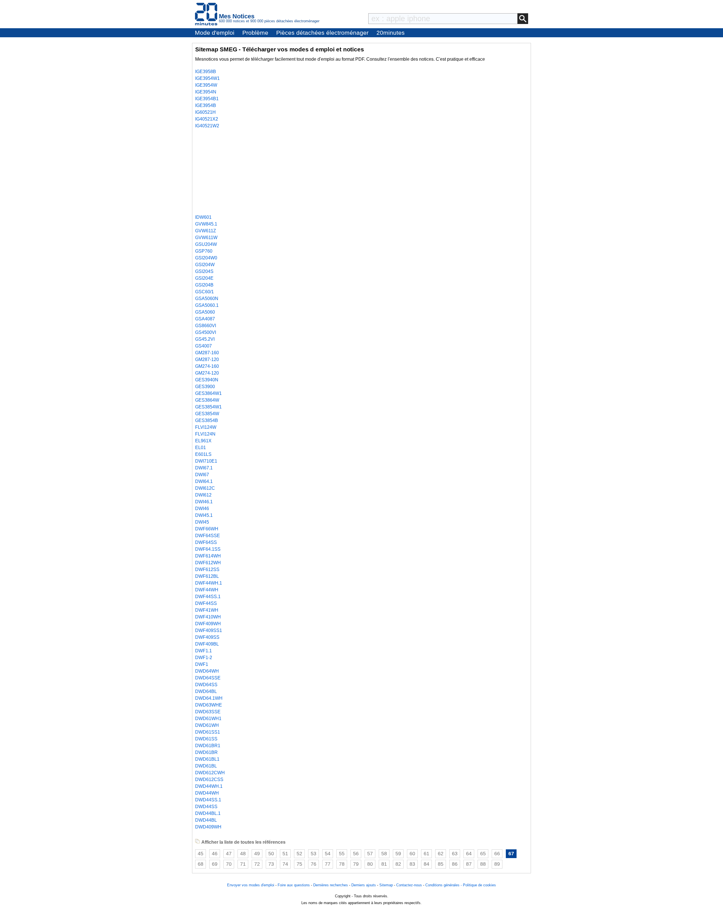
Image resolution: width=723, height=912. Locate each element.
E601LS (203, 454)
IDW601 (203, 217)
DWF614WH (208, 556)
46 (214, 853)
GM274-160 (207, 366)
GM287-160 (207, 352)
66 (497, 853)
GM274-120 (207, 373)
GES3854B (206, 420)
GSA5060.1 (207, 305)
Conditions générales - (444, 885)
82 (398, 864)
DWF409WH (208, 623)
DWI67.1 (204, 467)
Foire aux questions (294, 885)
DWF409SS (207, 637)
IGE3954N (205, 91)
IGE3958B (205, 71)
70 (229, 864)
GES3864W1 (208, 393)
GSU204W (206, 244)
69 (214, 864)
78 (342, 864)
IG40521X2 (206, 119)
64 (469, 853)
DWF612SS (207, 569)
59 (398, 853)
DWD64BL (206, 691)
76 (313, 864)
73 (271, 864)
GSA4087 (205, 318)
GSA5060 (205, 312)
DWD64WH (207, 671)
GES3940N (206, 379)
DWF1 (201, 664)
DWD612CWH (210, 772)
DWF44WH (206, 589)
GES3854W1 (208, 406)
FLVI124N (205, 434)
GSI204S (204, 271)
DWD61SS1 (207, 732)
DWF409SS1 (208, 630)
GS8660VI (205, 325)
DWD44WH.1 (209, 786)
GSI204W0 (206, 257)
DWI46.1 (204, 501)
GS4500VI (205, 332)
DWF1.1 (203, 650)
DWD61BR (206, 752)
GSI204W (205, 264)
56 (356, 853)
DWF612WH (208, 562)
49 (257, 853)
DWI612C (205, 488)
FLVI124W (205, 427)
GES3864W (207, 400)
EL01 (200, 447)
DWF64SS (206, 542)
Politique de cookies (479, 885)
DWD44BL (206, 820)
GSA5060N (206, 298)
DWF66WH (206, 528)
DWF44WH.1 (208, 583)
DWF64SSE (207, 535)
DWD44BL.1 (208, 813)
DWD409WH (208, 826)
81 (384, 864)
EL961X (203, 440)
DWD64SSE (208, 677)
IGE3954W (206, 85)
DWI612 (203, 495)
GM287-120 (207, 359)
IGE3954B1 (207, 98)
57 (370, 853)
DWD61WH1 (208, 718)
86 (455, 864)
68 (200, 864)
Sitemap (386, 885)
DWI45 (202, 522)
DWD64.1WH (209, 698)
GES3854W (207, 413)
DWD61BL (206, 766)
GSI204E (204, 278)
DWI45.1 (204, 515)
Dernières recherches (330, 885)
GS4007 (203, 346)
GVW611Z (205, 230)
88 (483, 864)
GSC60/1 (204, 291)
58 (384, 853)
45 (200, 853)
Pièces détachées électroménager (322, 32)
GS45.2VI (205, 339)
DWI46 (202, 508)
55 (342, 853)
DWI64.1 (204, 481)
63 (455, 853)
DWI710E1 (206, 461)
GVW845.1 (206, 224)
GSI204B (204, 285)
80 (370, 864)
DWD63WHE (208, 705)
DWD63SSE (208, 711)
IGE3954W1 (207, 78)
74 (285, 864)
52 (299, 853)
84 (426, 864)
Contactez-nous (409, 885)
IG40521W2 (207, 125)
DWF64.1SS (208, 549)
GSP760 (203, 251)
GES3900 (205, 386)
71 (243, 864)
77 (327, 864)
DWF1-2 (203, 657)
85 (440, 864)
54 (327, 853)
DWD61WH (207, 725)
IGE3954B (205, 105)
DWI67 (202, 474)
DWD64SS (206, 684)
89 (497, 864)
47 (229, 853)
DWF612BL (207, 576)
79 (356, 864)
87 (469, 864)
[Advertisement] (361, 171)
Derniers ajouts (363, 885)
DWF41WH (206, 610)
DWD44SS (206, 806)
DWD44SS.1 (208, 799)
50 (271, 853)
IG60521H (205, 112)
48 (243, 853)
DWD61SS (206, 738)
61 (426, 853)
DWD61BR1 (207, 745)
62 (440, 853)
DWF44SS (206, 603)
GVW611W (206, 237)
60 (412, 853)
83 (412, 864)
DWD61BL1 (207, 759)
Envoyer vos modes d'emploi (250, 885)
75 (299, 864)
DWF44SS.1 (208, 596)
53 (313, 853)
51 (285, 853)
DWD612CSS (209, 779)
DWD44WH (207, 793)
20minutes (390, 32)
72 (257, 864)
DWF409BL (207, 644)
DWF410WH (208, 616)
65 (483, 853)
